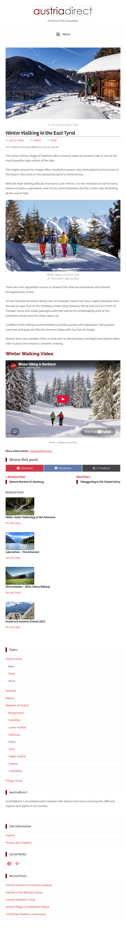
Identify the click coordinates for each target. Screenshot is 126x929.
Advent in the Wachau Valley (24, 892)
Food (11, 673)
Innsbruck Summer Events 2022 (25, 621)
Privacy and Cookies (19, 842)
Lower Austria (17, 727)
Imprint (10, 835)
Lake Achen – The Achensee (22, 552)
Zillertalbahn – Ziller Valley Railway (28, 586)
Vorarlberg (15, 770)
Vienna (12, 763)
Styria (12, 741)
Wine (11, 681)
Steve (37, 140)
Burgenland (16, 712)
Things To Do (14, 780)
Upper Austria (17, 756)
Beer (11, 666)
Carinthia (14, 720)
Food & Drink (14, 659)
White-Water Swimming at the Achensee (30, 517)
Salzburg (14, 734)
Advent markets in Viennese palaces (29, 885)
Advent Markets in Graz (20, 899)
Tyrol (53, 140)
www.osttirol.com (41, 451)
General (11, 690)
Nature (10, 698)
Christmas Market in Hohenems (26, 914)
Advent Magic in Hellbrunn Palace (27, 906)
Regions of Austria (17, 705)
